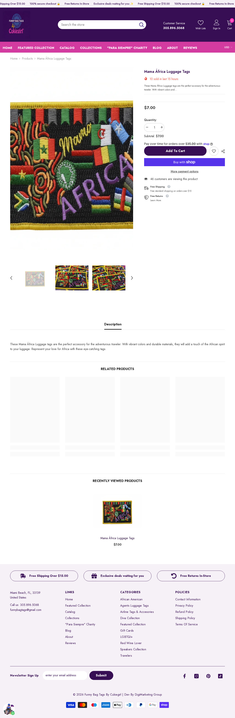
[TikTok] (220, 676)
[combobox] (97, 24)
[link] (213, 151)
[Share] (221, 151)
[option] (71, 158)
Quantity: (150, 120)
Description (113, 324)
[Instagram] (196, 676)
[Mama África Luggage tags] (117, 511)
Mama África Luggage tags (117, 538)
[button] (11, 278)
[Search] (102, 24)
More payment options (184, 171)
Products (27, 58)
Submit (101, 675)
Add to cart (175, 151)
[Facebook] (184, 676)
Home (14, 58)
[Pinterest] (208, 676)
